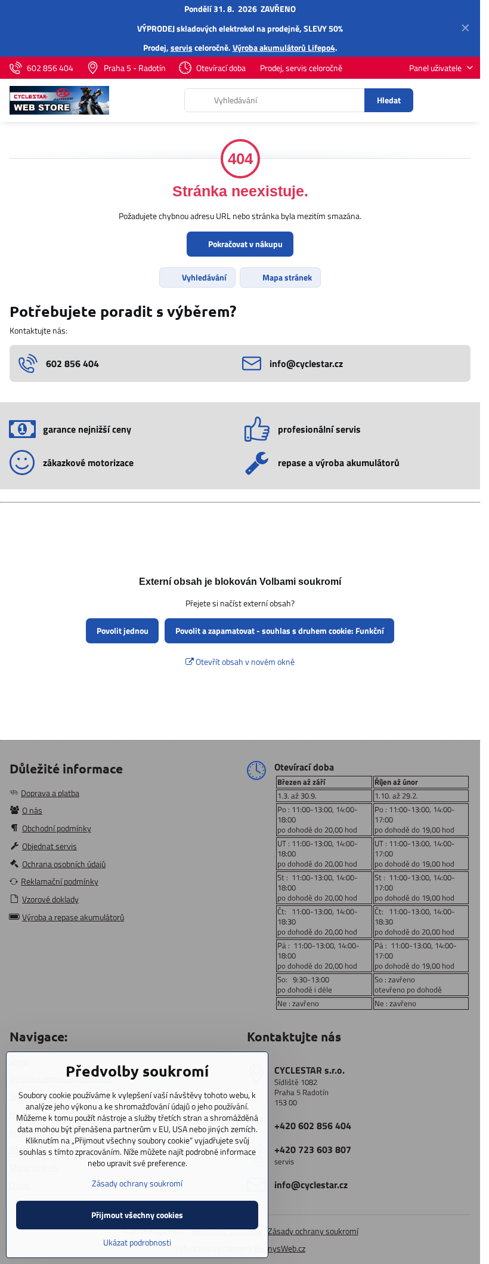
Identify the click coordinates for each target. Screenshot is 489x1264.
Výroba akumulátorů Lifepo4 (284, 47)
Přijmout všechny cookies (137, 1214)
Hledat (389, 100)
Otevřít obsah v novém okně (244, 661)
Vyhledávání (203, 277)
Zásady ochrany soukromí (313, 1231)
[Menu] (465, 100)
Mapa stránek (286, 277)
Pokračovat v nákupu (244, 244)
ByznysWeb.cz (280, 1248)
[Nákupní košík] (437, 100)
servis (182, 47)
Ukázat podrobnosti (137, 1242)
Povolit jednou (122, 630)
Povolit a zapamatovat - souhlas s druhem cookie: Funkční (279, 630)
